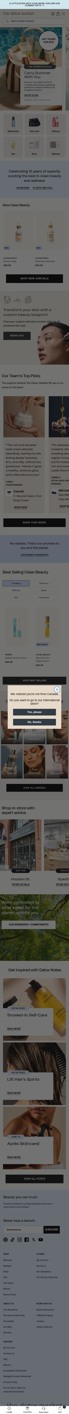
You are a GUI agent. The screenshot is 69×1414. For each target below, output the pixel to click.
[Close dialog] (57, 690)
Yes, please (34, 712)
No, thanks (34, 722)
